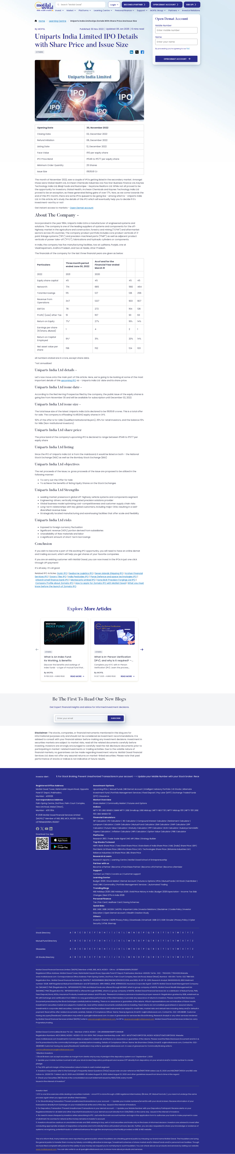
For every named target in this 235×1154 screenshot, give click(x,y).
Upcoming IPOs (100, 789)
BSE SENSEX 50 (104, 814)
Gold (95, 884)
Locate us (117, 874)
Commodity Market (116, 803)
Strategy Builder (148, 838)
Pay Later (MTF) (164, 792)
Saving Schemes (131, 902)
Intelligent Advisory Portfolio (157, 789)
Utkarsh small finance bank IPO (52, 579)
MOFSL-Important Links (127, 909)
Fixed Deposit (149, 792)
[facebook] (37, 829)
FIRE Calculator (179, 831)
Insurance (104, 796)
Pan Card (102, 902)
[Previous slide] (37, 649)
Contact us (98, 874)
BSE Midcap (145, 810)
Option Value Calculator (159, 831)
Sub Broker (191, 881)
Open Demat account (81, 207)
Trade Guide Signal (117, 838)
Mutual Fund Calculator (143, 824)
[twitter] (42, 829)
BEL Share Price (134, 852)
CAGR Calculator (123, 824)
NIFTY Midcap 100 (175, 810)
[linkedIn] (50, 829)
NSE (99, 909)
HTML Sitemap (109, 923)
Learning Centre (119, 859)
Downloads (135, 920)
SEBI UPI (190, 4)
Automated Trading (158, 884)
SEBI (104, 909)
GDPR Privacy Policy (119, 920)
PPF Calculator (155, 828)
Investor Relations (147, 909)
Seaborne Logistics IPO (81, 573)
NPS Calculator (139, 831)
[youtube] (46, 829)
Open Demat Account (164, 4)
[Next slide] (142, 649)
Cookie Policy (175, 909)
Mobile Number (163, 25)
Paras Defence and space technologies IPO (113, 576)
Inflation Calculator (121, 831)
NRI (100, 884)
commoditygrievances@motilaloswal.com (55, 1049)
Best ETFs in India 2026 (113, 895)
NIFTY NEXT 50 (159, 810)
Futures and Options (137, 803)
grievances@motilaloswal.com (102, 1019)
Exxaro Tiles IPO (58, 576)
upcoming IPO (68, 380)
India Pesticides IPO (78, 576)
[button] (58, 5)
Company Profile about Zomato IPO (54, 583)
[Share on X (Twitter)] (137, 52)
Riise (137, 838)
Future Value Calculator (116, 828)
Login (113, 4)
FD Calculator (114, 821)
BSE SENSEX (108, 810)
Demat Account (128, 881)
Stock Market (113, 881)
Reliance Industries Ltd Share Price (109, 852)
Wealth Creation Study (138, 912)
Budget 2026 (99, 881)
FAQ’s (108, 874)
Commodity (109, 884)
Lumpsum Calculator (103, 824)
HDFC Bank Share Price (103, 845)
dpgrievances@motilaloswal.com (139, 1019)
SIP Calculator (99, 821)
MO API (130, 838)
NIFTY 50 (97, 810)
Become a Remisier (173, 867)
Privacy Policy (181, 920)
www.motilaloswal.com (46, 1149)
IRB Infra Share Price (127, 849)
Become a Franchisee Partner (126, 867)
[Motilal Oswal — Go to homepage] (44, 7)
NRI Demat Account (133, 789)
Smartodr (146, 920)
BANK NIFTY (120, 810)
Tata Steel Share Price (126, 845)
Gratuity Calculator (138, 828)
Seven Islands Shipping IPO (109, 573)
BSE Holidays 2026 (120, 891)
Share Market (99, 803)
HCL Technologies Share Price (152, 849)
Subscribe (115, 718)
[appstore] (61, 840)
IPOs (159, 881)
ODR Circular (167, 920)
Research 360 (99, 838)
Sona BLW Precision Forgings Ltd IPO (116, 579)
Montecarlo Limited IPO (83, 579)
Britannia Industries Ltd (178, 849)
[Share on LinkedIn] (131, 52)
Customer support (132, 874)
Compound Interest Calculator (152, 821)
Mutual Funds (116, 789)
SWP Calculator (178, 824)
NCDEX (111, 909)
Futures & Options (146, 881)
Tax (95, 902)
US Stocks (176, 789)
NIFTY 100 (189, 810)
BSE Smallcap (132, 810)
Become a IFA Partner (152, 867)
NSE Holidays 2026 (101, 891)
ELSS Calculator (171, 828)
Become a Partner (133, 4)
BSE (94, 909)
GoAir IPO (62, 573)
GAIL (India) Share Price (180, 845)
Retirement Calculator (178, 821)
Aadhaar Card (115, 902)
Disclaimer (163, 909)
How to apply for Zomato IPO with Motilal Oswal (100, 583)
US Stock (181, 881)
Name (158, 37)
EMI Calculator (162, 824)
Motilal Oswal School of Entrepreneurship (147, 859)
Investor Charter (101, 920)
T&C (188, 48)
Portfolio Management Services (126, 792)
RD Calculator (129, 821)
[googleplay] (61, 847)
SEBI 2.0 (156, 920)
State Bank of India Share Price (153, 845)
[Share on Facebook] (142, 52)
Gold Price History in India (141, 891)
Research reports (101, 859)
